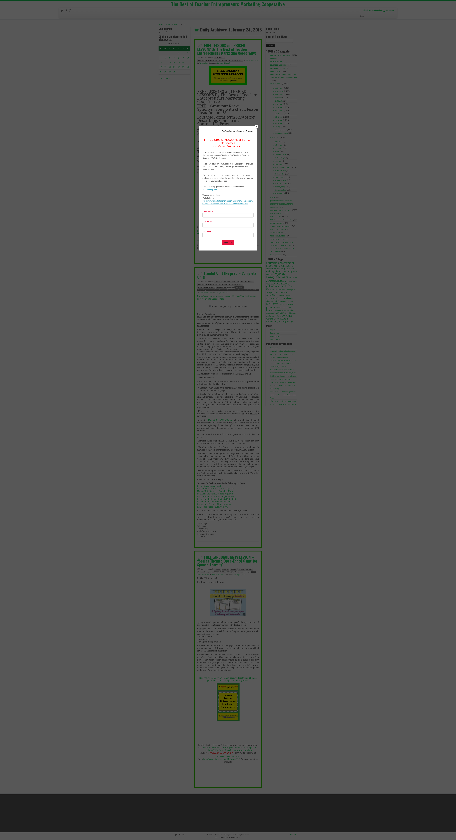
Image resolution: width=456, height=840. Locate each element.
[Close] (256, 126)
